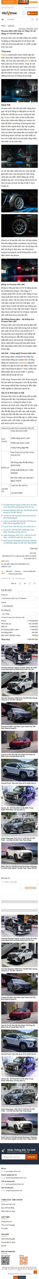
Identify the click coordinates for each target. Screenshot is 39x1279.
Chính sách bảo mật (8, 1204)
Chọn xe (4, 595)
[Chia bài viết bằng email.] (29, 583)
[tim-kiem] (33, 19)
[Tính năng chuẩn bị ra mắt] (19, 2)
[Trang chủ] (9, 13)
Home (3, 26)
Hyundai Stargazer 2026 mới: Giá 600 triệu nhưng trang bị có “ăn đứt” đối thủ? (19, 699)
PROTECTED (21, 1277)
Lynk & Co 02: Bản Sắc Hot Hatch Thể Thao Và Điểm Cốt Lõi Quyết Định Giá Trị (18, 755)
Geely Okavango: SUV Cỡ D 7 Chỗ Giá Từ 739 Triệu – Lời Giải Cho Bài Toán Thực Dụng (18, 839)
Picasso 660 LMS (30, 571)
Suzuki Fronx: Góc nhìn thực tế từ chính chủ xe (19, 526)
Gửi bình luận (30, 888)
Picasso (4, 55)
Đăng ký (31, 1157)
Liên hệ (3, 1246)
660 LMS (9, 571)
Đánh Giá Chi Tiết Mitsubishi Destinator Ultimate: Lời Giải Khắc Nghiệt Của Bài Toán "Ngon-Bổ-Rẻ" (19, 867)
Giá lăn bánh (6, 590)
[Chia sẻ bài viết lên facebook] (20, 583)
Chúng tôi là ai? (6, 1221)
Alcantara (23, 363)
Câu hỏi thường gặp (8, 1239)
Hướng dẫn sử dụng (8, 1242)
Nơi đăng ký (6, 610)
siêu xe (27, 61)
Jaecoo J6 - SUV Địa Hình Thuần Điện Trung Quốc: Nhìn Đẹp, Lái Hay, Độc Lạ (17, 809)
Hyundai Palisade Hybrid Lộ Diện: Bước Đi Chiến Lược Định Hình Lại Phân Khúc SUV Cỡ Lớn (19, 668)
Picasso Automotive (15, 574)
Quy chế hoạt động (7, 1208)
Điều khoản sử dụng (8, 1211)
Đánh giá (11, 26)
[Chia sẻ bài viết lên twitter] (25, 583)
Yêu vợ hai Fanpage (8, 1225)
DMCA (15, 1277)
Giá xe (3, 602)
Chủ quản (4, 1228)
